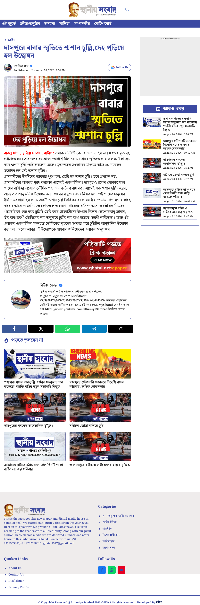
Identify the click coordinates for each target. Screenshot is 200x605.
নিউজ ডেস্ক (23, 66)
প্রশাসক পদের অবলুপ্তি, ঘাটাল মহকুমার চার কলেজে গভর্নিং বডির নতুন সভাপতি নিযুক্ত (33, 384)
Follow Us (122, 67)
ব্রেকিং (11, 40)
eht (159, 602)
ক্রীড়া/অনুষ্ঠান (30, 24)
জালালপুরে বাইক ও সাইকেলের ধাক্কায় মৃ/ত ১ (100, 465)
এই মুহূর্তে (9, 24)
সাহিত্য (64, 24)
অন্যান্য (49, 24)
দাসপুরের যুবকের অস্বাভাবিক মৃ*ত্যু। (28, 426)
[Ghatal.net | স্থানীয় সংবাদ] (93, 10)
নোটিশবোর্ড (103, 24)
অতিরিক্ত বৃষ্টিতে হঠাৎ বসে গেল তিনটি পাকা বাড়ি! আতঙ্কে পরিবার (33, 467)
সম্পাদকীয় (82, 24)
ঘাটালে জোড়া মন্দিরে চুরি (87, 426)
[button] (127, 10)
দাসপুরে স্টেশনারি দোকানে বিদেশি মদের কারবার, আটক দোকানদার (97, 384)
